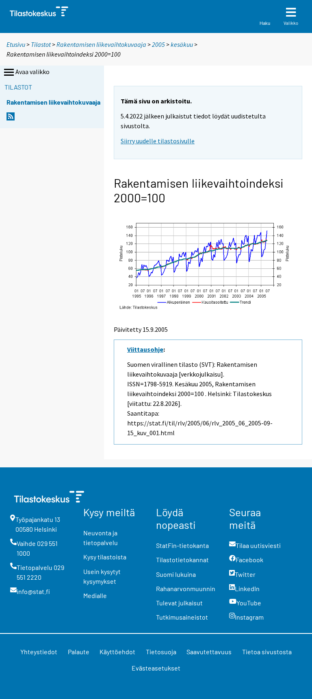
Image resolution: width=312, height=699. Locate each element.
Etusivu (15, 44)
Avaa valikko (32, 72)
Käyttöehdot (117, 651)
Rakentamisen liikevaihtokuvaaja (101, 44)
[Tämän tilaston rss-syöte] (10, 119)
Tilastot (41, 44)
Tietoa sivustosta (267, 651)
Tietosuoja (161, 651)
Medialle (95, 595)
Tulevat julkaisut (179, 603)
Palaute (78, 651)
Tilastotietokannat (182, 559)
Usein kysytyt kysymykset (102, 576)
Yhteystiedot (38, 651)
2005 (158, 44)
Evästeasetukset (156, 668)
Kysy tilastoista (104, 557)
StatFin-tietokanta (182, 545)
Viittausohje (145, 349)
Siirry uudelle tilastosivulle (158, 141)
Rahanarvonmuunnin (185, 588)
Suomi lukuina (176, 574)
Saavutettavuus (209, 651)
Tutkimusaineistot (182, 617)
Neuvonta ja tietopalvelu (100, 537)
